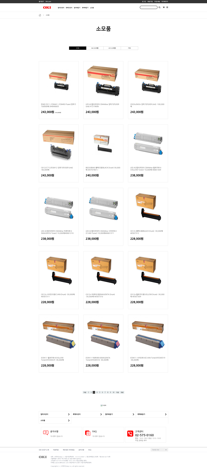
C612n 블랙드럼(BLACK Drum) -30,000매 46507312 (146, 232)
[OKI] (41, 1)
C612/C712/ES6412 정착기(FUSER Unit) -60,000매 (57, 169)
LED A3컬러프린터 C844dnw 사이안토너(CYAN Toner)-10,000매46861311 (101, 232)
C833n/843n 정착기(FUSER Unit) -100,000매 (147, 105)
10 (113, 392)
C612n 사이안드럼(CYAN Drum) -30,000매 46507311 (58, 295)
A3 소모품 (112, 48)
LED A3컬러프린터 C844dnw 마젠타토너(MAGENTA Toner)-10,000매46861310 (57, 232)
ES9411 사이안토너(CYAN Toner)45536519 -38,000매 (147, 359)
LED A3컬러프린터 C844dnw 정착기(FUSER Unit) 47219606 (102, 105)
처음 (85, 392)
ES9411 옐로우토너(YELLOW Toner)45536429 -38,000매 (52, 359)
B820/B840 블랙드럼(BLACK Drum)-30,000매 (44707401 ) (103, 169)
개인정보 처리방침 (68, 450)
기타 (129, 48)
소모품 (47, 15)
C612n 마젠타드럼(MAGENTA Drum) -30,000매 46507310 (100, 295)
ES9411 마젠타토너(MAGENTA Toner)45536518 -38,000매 (98, 359)
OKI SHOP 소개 (44, 450)
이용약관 (56, 450)
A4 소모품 (94, 48)
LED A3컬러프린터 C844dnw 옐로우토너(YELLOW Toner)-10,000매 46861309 (145, 169)
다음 (117, 392)
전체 (77, 48)
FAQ (89, 450)
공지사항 (81, 450)
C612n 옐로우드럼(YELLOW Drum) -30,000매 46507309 (147, 295)
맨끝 (122, 392)
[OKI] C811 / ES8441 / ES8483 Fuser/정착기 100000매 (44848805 (58, 105)
